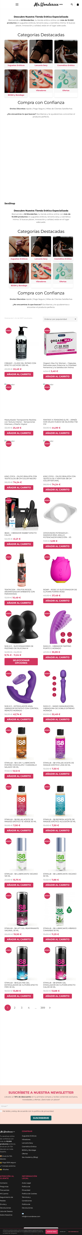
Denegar (62, 1231)
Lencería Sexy (27, 1143)
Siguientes (50, 1008)
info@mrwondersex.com (31, 1216)
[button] (72, 4)
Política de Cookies (29, 1194)
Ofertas (25, 1154)
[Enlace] (49, 4)
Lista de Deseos (6, 1211)
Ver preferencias (73, 1231)
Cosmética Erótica (29, 1147)
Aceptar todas (51, 1231)
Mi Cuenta (4, 1194)
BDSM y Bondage (29, 1150)
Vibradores (26, 1139)
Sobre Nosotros (6, 1215)
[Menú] (17, 4)
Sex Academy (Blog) (30, 1157)
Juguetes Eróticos (29, 1136)
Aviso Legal (26, 1183)
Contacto (3, 1183)
